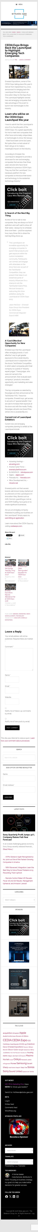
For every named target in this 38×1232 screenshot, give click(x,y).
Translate (21, 1166)
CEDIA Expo (17, 618)
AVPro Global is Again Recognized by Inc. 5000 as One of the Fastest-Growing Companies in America (18, 859)
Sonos (31, 1067)
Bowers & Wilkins (22, 1036)
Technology (20, 616)
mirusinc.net (13, 483)
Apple (22, 1032)
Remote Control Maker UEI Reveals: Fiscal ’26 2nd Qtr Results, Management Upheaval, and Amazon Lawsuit (18, 881)
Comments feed (11, 1108)
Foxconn (26, 1047)
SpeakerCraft (25, 1071)
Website (8, 697)
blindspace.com (27, 472)
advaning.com (14, 464)
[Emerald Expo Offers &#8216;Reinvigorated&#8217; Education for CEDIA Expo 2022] (23, 562)
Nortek (6, 1059)
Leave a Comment (25, 60)
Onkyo (17, 1059)
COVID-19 (22, 1044)
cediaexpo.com (16, 526)
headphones (27, 1049)
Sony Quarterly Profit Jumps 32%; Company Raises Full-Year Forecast (19, 837)
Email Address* (8, 785)
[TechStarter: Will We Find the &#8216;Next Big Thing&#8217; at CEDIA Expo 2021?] (10, 562)
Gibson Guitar (13, 1050)
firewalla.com (25, 478)
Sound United (15, 1071)
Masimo (29, 1055)
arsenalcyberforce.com (17, 470)
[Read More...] (8, 849)
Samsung (22, 1063)
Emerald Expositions (15, 1047)
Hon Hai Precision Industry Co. (19, 1052)
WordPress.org (10, 1111)
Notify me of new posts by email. (17, 721)
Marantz (23, 1056)
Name (7, 675)
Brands (15, 614)
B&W (14, 1036)
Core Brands (14, 1044)
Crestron (31, 1044)
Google (20, 1049)
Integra (10, 1056)
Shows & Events (10, 616)
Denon (5, 1047)
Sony (6, 1071)
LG (19, 1056)
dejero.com (20, 475)
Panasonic (24, 1059)
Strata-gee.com (19, 14)
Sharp (5, 1067)
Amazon (16, 1033)
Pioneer (13, 1063)
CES (29, 1041)
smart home (12, 1067)
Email (7, 686)
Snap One (24, 1067)
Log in (7, 1101)
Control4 (6, 1044)
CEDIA (7, 1040)
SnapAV (18, 1067)
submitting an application (14, 518)
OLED (11, 1059)
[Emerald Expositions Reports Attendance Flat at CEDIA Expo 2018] (10, 587)
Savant (29, 1063)
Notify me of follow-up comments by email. (18, 712)
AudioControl (8, 1036)
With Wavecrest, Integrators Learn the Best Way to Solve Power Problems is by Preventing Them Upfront (18, 870)
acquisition (7, 1033)
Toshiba (32, 1071)
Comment (9, 647)
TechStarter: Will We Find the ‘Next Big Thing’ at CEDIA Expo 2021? (10, 570)
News (28, 614)
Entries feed (9, 1104)
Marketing (22, 614)
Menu (21, 4)
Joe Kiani (15, 1056)
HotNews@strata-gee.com (23, 1092)
